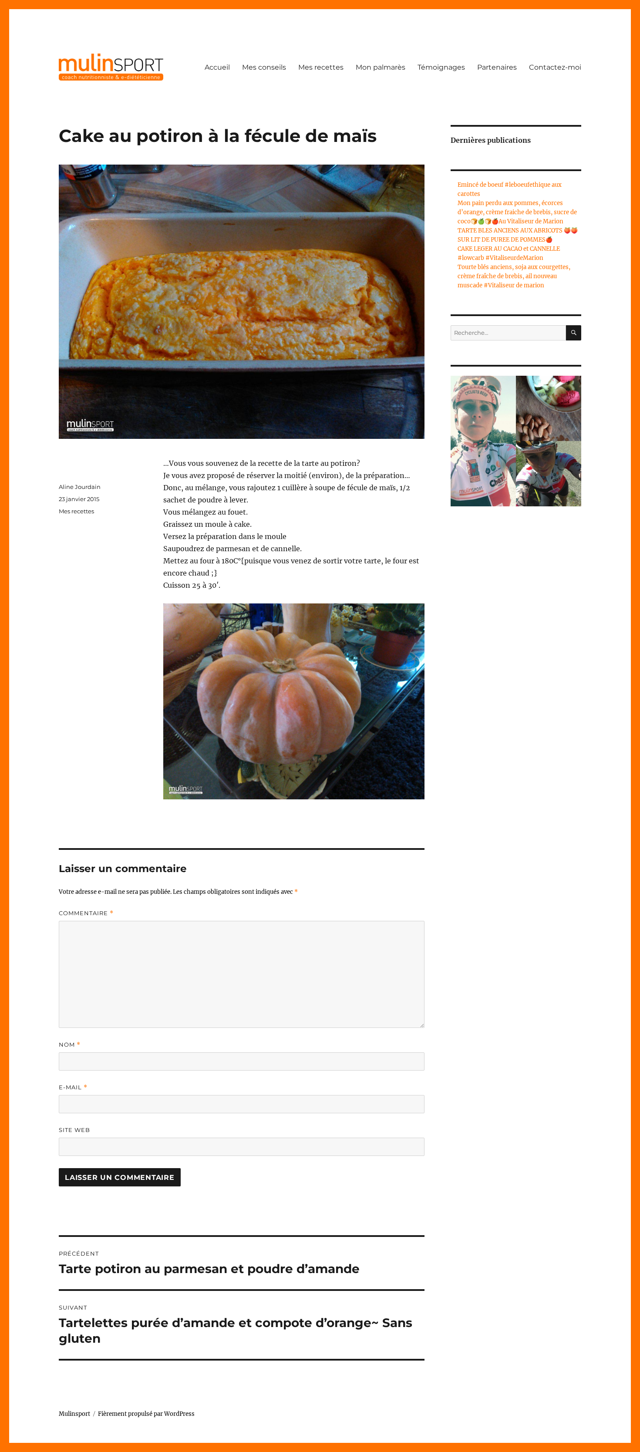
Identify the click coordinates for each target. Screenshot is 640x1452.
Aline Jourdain (80, 486)
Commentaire (86, 913)
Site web (74, 1129)
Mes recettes (321, 67)
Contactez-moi (555, 67)
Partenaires (497, 67)
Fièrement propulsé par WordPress (146, 1414)
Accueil (217, 67)
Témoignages (441, 67)
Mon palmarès (380, 67)
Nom (70, 1044)
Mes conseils (264, 67)
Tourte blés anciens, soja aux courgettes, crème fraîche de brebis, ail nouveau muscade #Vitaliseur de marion (514, 276)
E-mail (73, 1087)
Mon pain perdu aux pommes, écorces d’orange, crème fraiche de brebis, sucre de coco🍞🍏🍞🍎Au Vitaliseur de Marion (517, 212)
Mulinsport (74, 1414)
